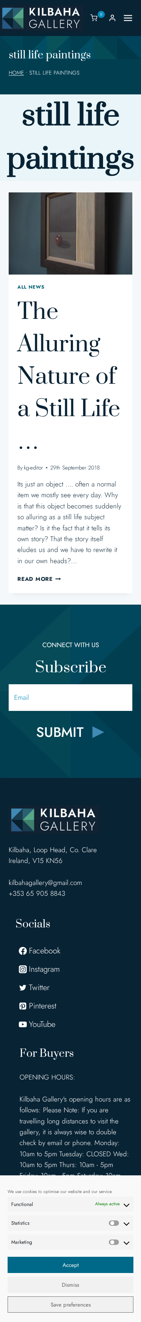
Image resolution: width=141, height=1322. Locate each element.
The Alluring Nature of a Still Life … (68, 377)
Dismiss (70, 1285)
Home (16, 73)
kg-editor (33, 468)
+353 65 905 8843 (37, 893)
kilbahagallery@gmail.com (45, 882)
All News (30, 287)
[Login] (112, 18)
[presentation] (70, 233)
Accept (71, 1265)
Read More (39, 579)
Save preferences (71, 1305)
